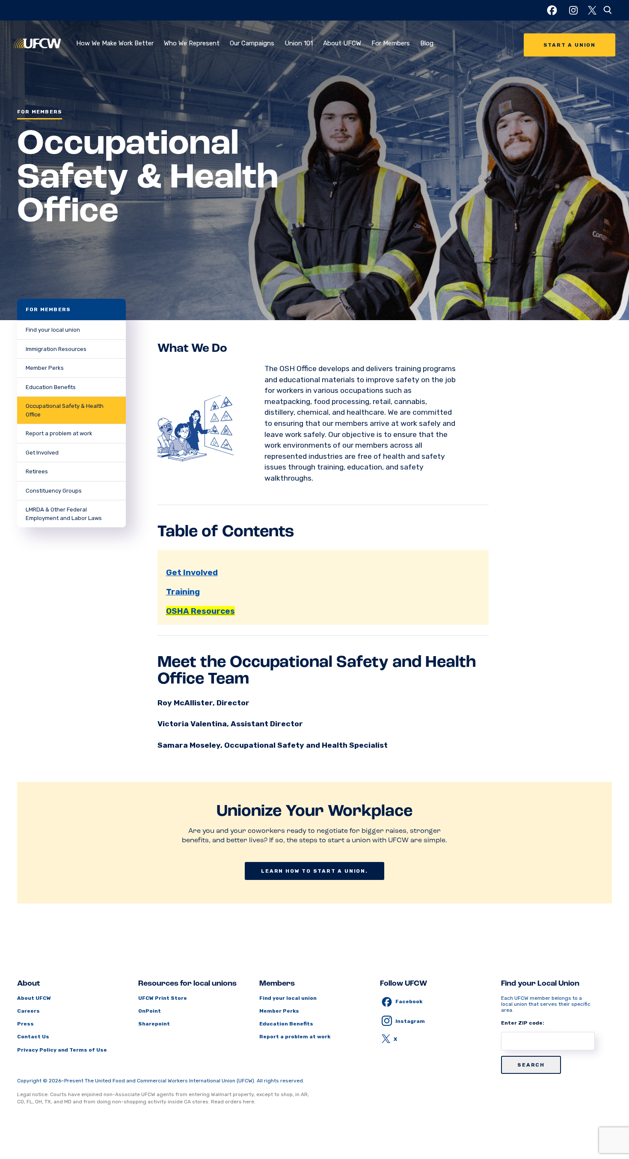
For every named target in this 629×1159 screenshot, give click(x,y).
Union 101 (299, 43)
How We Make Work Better (115, 43)
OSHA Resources (200, 611)
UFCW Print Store (162, 998)
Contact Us (33, 1037)
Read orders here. (233, 1102)
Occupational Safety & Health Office (65, 410)
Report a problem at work (59, 433)
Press (25, 1024)
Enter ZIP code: (522, 1023)
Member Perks (45, 368)
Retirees (37, 471)
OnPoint (149, 1011)
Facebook (408, 1001)
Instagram (410, 1021)
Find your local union (53, 330)
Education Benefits (51, 387)
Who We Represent (192, 43)
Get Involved (42, 452)
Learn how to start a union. (314, 871)
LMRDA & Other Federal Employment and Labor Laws (64, 513)
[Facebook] (552, 10)
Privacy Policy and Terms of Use (62, 1050)
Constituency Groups (54, 490)
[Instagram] (573, 10)
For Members (390, 43)
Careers (28, 1011)
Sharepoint (154, 1024)
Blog (426, 43)
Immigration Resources (56, 349)
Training (183, 592)
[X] (592, 10)
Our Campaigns (252, 43)
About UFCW (342, 43)
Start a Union (569, 45)
